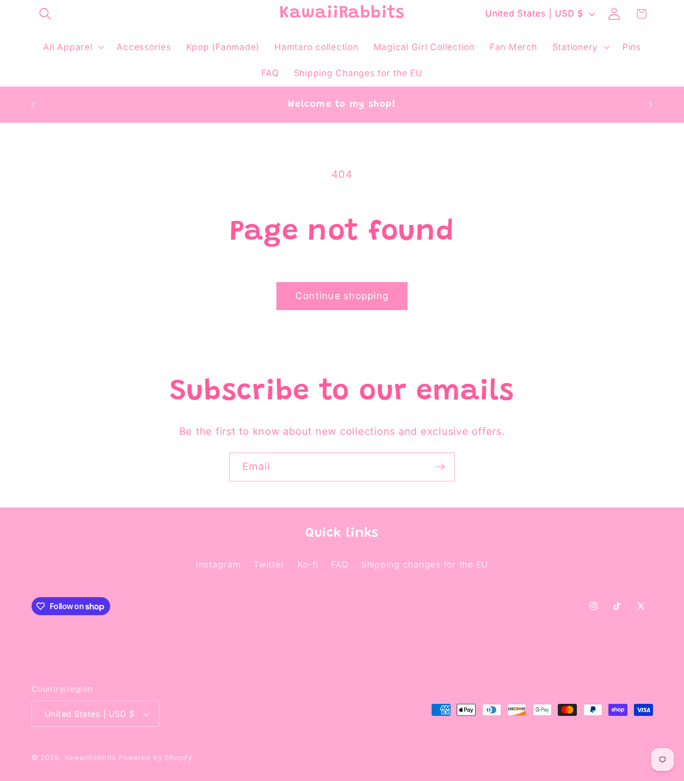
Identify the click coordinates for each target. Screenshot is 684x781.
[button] (45, 14)
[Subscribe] (440, 466)
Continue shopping (342, 296)
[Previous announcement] (33, 105)
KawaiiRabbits (90, 757)
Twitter (268, 564)
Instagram (218, 564)
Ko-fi (307, 564)
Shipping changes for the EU (424, 564)
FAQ (339, 564)
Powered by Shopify (156, 757)
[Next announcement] (651, 105)
